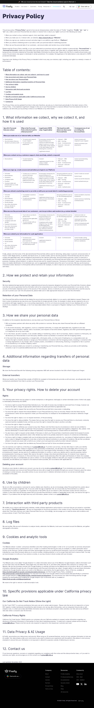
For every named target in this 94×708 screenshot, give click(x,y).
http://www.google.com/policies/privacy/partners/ (34, 575)
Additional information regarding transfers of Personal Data (25, 82)
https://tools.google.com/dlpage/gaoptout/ (17, 579)
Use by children (11, 87)
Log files (8, 92)
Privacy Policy (49, 686)
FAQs (62, 689)
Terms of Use (49, 689)
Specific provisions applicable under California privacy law (25, 96)
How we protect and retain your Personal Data (21, 77)
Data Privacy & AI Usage (14, 99)
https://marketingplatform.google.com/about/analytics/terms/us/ (24, 572)
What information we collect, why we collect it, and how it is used (27, 74)
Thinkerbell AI (57, 6)
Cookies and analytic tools (14, 94)
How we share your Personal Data (17, 79)
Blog (62, 686)
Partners (47, 683)
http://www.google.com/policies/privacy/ (16, 573)
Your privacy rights (12, 84)
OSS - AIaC (79, 677)
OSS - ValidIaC (80, 680)
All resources (64, 692)
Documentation (65, 680)
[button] (24, 6)
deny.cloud (79, 674)
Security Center (65, 683)
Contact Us (9, 101)
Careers (47, 680)
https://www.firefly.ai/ (46, 37)
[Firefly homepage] (7, 6)
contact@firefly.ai (39, 447)
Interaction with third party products (18, 89)
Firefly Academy (65, 674)
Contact (47, 677)
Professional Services (67, 677)
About (47, 674)
